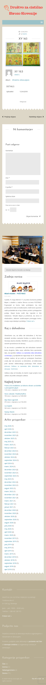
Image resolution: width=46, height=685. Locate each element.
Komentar (9, 151)
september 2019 (10, 541)
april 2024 (8, 463)
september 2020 (10, 519)
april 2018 (8, 569)
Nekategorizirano (8, 670)
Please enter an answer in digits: (13, 205)
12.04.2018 (23, 32)
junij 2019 (8, 544)
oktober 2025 (9, 438)
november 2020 (10, 513)
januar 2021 (8, 507)
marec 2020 (8, 535)
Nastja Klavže (9, 412)
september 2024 (10, 460)
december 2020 (10, 510)
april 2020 (8, 532)
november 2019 (10, 538)
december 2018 (10, 557)
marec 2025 (8, 445)
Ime (8, 178)
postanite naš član (35, 641)
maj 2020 (7, 529)
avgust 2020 (8, 523)
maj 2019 (7, 548)
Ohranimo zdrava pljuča (20, 80)
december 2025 (10, 432)
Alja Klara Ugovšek (11, 400)
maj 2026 (7, 426)
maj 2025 (7, 441)
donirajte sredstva (10, 644)
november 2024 (10, 454)
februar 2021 (9, 504)
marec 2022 (8, 491)
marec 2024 (8, 466)
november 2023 (10, 473)
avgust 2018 (8, 566)
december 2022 (10, 482)
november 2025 (10, 435)
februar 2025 (9, 448)
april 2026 (8, 429)
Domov (5, 667)
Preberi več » (30, 321)
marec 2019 (8, 554)
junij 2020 (8, 526)
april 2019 (8, 551)
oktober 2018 (9, 560)
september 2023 (10, 476)
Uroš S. (25, 34)
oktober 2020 (9, 516)
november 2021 (10, 498)
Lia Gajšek (8, 406)
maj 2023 (7, 479)
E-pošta (9, 187)
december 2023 (10, 470)
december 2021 (10, 494)
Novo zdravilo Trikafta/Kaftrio (15, 394)
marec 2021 (8, 501)
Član (3, 664)
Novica (4, 673)
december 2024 (10, 451)
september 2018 (10, 563)
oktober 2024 (9, 457)
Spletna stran (10, 196)
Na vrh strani (37, 679)
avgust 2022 (8, 488)
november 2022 (10, 485)
